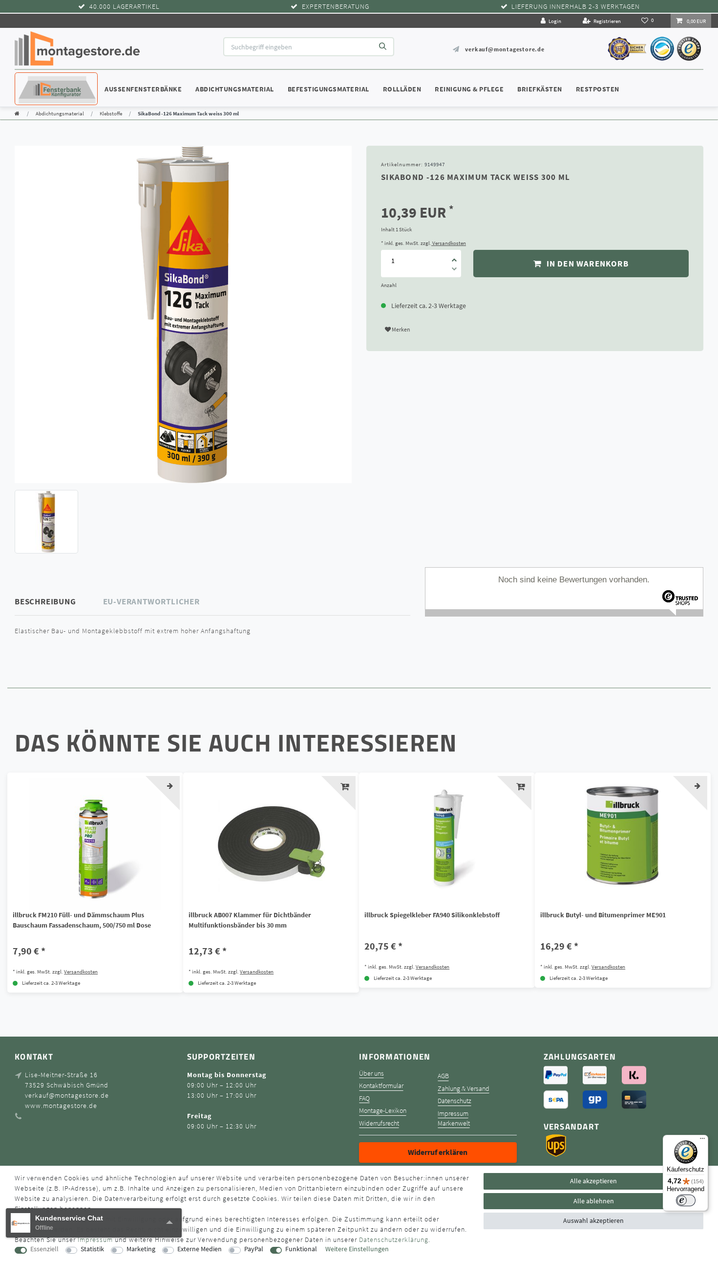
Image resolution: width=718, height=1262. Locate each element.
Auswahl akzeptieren (593, 1220)
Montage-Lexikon (382, 1111)
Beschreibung (45, 601)
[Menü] (702, 1141)
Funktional (301, 1249)
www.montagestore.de (61, 1105)
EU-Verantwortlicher (151, 601)
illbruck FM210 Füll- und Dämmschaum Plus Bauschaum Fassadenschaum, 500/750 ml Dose (82, 920)
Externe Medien (199, 1249)
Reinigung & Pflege (469, 89)
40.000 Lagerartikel (124, 6)
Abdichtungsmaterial (234, 89)
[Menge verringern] (454, 270)
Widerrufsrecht (379, 1123)
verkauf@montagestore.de (504, 49)
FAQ (364, 1098)
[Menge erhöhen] (454, 257)
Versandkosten (448, 243)
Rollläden (402, 89)
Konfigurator (44, 79)
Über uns (371, 1073)
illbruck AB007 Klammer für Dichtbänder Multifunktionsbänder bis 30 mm (250, 920)
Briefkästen (539, 89)
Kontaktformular (381, 1086)
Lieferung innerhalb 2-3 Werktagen (575, 6)
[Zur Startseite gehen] (17, 113)
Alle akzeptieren (593, 1180)
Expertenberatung (335, 6)
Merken (400, 329)
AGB (443, 1076)
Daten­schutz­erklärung (393, 1239)
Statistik (92, 1249)
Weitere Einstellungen (357, 1249)
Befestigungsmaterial (328, 89)
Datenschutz (454, 1101)
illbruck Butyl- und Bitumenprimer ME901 (603, 914)
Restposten (597, 89)
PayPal (253, 1249)
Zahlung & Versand (463, 1089)
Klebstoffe (111, 113)
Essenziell (44, 1249)
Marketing (141, 1249)
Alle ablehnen (593, 1200)
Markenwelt (454, 1123)
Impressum (453, 1113)
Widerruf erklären (437, 1152)
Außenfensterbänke (143, 89)
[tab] (59, 602)
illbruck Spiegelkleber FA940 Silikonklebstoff (432, 914)
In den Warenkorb (586, 263)
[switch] (686, 1200)
